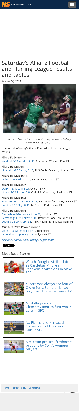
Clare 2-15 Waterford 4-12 (17, 230)
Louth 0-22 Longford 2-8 (16, 221)
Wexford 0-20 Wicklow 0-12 (18, 161)
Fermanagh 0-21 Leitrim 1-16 (19, 218)
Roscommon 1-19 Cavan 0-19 (19, 201)
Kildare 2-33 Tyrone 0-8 (16, 192)
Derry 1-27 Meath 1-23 (15, 188)
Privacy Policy (19, 387)
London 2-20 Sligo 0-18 (16, 205)
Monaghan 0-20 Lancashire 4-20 (21, 214)
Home (6, 387)
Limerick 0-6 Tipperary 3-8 (17, 234)
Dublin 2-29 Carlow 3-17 (16, 179)
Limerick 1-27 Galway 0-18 (17, 170)
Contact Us (34, 387)
